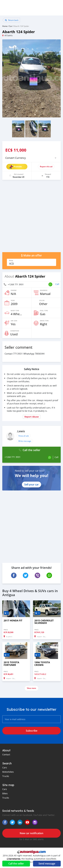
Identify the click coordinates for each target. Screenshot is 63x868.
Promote (18, 166)
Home (4, 26)
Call (57, 284)
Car (10, 26)
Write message (24, 441)
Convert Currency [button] (15, 158)
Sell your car (31, 484)
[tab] (31, 158)
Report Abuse (31, 416)
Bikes (5, 793)
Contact (6, 754)
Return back (13, 20)
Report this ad (46, 166)
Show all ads (23, 436)
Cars (4, 767)
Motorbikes (8, 771)
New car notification (31, 833)
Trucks (5, 776)
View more (31, 688)
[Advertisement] (31, 217)
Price (11, 260)
